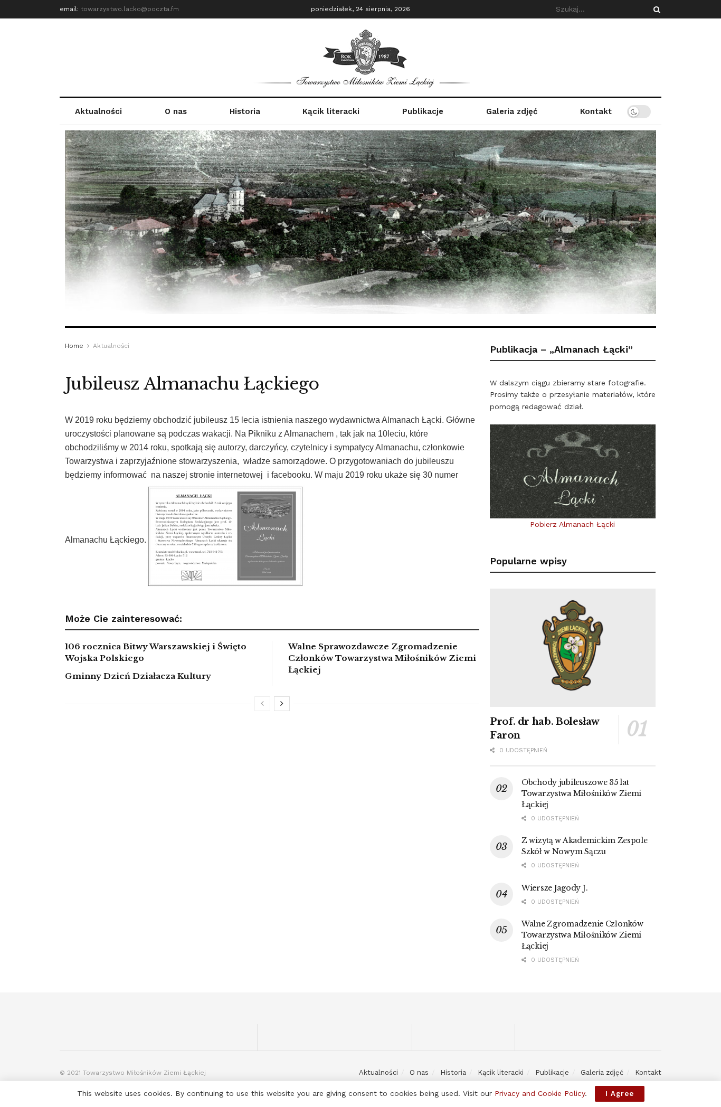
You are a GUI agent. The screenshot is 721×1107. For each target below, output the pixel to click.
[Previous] (262, 703)
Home (74, 345)
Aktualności (98, 111)
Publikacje (422, 111)
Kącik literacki (330, 111)
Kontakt (596, 111)
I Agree (619, 1093)
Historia (245, 111)
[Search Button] (655, 9)
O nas (176, 111)
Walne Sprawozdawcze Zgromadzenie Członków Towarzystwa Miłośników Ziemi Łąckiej (382, 658)
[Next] (282, 703)
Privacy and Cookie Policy (540, 1093)
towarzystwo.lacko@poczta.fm (130, 9)
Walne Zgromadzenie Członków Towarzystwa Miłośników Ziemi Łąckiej (582, 935)
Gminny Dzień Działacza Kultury (138, 676)
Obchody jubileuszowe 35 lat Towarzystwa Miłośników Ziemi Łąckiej (581, 793)
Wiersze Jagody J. (554, 888)
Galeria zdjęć (511, 111)
